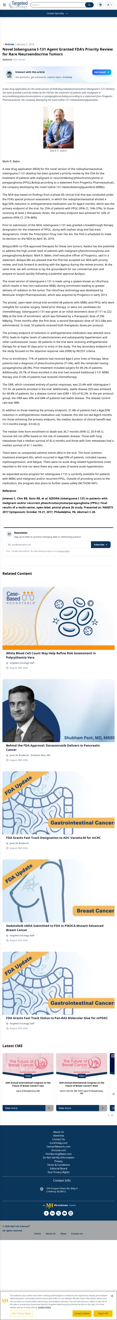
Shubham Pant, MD (40, 755)
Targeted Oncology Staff (22, 662)
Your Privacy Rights (59, 1172)
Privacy (58, 1161)
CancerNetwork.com (58, 1146)
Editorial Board (58, 1168)
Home (37, 1233)
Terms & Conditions (58, 1165)
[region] (58, 1305)
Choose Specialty (55, 13)
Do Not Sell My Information (58, 1157)
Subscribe (99, 544)
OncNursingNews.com (59, 1154)
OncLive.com (58, 1150)
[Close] (112, 1296)
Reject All (103, 1313)
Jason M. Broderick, (19, 755)
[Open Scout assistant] (100, 4)
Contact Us (58, 1139)
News (63, 1233)
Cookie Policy (44, 1307)
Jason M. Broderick (19, 843)
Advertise (58, 1135)
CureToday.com (58, 1143)
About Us (58, 1132)
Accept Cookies (82, 1313)
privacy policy (63, 551)
